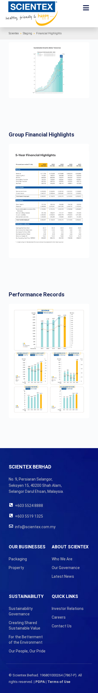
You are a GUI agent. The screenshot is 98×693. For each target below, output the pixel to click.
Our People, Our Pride (27, 651)
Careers (59, 617)
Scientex (14, 33)
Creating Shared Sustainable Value (24, 625)
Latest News (63, 576)
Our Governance (66, 568)
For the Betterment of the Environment (26, 640)
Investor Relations (68, 608)
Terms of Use (58, 682)
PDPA (40, 682)
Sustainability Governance (21, 611)
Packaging (18, 559)
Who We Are (62, 559)
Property (16, 568)
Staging (27, 33)
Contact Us (62, 626)
